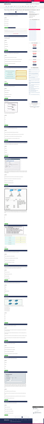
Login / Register (9, 2)
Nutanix (25, 6)
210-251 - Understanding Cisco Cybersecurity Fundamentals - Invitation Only (33, 77)
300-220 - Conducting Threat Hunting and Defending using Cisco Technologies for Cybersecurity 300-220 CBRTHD (34, 83)
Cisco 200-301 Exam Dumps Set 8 (32, 29)
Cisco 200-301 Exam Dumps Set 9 (32, 30)
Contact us (16, 419)
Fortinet (15, 6)
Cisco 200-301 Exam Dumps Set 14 (32, 36)
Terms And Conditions (30, 419)
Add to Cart (35, 48)
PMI (30, 6)
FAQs (13, 419)
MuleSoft (23, 6)
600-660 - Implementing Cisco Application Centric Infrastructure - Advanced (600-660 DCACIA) (34, 73)
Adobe (6, 6)
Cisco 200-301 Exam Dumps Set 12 (32, 34)
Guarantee (22, 419)
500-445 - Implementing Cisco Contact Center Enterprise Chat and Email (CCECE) (33, 90)
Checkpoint (11, 6)
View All (35, 6)
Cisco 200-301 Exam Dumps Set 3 (32, 23)
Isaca (20, 6)
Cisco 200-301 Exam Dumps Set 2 (32, 22)
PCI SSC (28, 6)
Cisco (34, 12)
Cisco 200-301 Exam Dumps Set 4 (32, 24)
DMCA (11, 420)
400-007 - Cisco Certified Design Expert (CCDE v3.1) (34, 94)
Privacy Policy (25, 419)
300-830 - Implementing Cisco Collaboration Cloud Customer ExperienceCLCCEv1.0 (34, 88)
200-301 (33, 11)
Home (5, 2)
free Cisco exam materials (36, 106)
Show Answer (6, 27)
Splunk (32, 6)
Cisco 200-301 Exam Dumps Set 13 (32, 35)
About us (19, 419)
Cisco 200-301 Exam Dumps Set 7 (32, 28)
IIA (18, 6)
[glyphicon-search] (39, 2)
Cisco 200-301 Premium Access (12, 27)
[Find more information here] (38, 415)
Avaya (8, 6)
